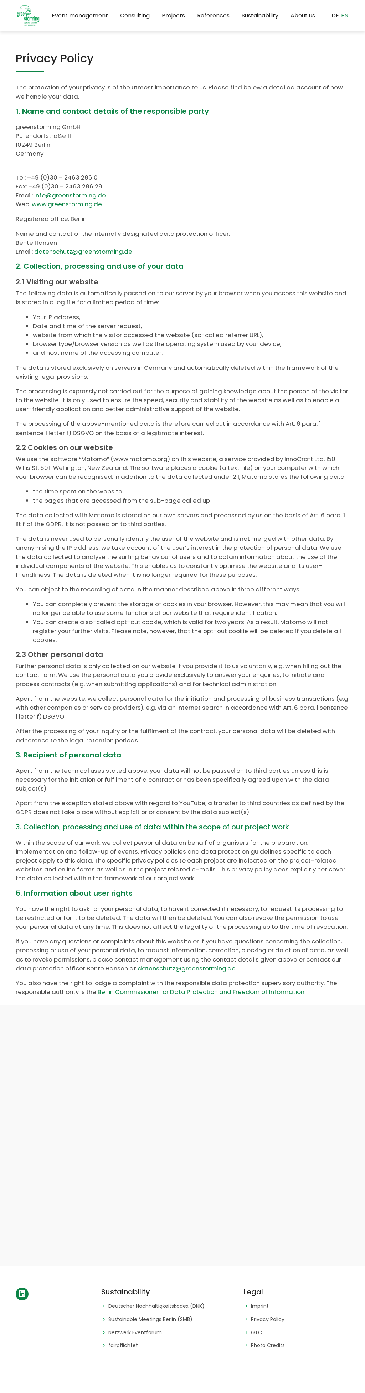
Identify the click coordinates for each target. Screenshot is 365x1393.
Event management (80, 15)
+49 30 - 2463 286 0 (324, 1168)
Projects (173, 15)
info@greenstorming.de (70, 195)
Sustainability (260, 15)
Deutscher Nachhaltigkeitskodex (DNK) (156, 1306)
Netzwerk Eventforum (135, 1333)
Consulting (135, 15)
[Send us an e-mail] (284, 1128)
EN (344, 15)
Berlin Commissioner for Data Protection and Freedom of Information (201, 992)
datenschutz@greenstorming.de (83, 251)
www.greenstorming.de (67, 204)
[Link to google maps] (284, 1085)
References (213, 15)
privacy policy (99, 1200)
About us (303, 15)
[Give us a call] (284, 1164)
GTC (256, 1333)
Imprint (260, 1306)
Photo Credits (268, 1345)
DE (335, 15)
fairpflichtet (123, 1345)
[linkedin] (22, 1294)
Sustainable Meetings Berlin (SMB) (150, 1319)
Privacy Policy (267, 1319)
